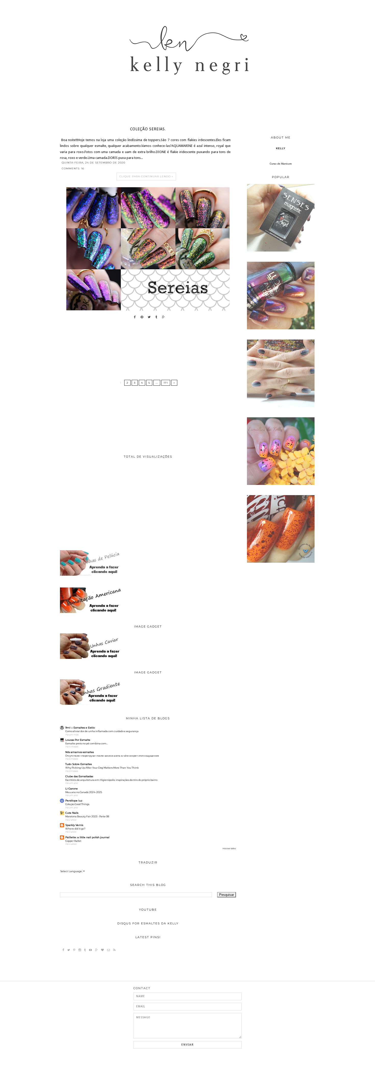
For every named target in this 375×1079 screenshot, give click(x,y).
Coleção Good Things (77, 804)
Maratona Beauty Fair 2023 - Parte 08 (87, 816)
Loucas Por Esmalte (77, 740)
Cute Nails (71, 812)
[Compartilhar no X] (148, 317)
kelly (280, 148)
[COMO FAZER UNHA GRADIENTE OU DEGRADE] (281, 406)
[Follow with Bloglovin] (102, 950)
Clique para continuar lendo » (146, 176)
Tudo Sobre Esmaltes (78, 764)
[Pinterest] (74, 950)
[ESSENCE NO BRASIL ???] (281, 250)
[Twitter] (68, 950)
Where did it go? (75, 828)
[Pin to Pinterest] (140, 317)
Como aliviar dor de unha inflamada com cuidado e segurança (102, 731)
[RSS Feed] (114, 950)
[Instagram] (80, 950)
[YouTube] (90, 950)
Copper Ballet (73, 840)
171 (166, 382)
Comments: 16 (73, 168)
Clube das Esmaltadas (79, 776)
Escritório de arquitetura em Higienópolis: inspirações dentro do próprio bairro (111, 780)
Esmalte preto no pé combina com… (86, 743)
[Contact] (108, 950)
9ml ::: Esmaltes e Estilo (80, 727)
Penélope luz (73, 800)
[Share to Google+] (162, 317)
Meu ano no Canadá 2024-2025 (83, 792)
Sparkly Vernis (74, 825)
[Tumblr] (85, 950)
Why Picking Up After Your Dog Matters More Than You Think (102, 767)
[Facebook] (63, 950)
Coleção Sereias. (148, 129)
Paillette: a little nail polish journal (87, 837)
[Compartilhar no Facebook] (133, 317)
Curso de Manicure (281, 163)
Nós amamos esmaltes (79, 752)
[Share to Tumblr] (155, 317)
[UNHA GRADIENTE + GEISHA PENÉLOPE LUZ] (281, 484)
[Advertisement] (148, 504)
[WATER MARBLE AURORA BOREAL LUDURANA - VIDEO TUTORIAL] (281, 328)
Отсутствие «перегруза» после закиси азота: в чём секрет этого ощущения (112, 755)
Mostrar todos (229, 848)
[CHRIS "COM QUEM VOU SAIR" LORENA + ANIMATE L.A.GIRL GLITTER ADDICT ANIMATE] (281, 561)
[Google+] (96, 950)
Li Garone (71, 788)
